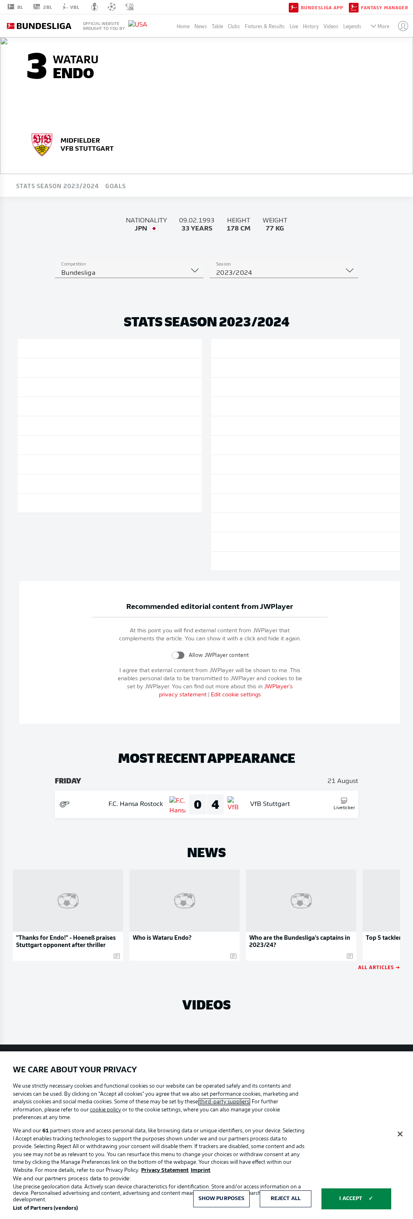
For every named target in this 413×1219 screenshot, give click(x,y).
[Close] (400, 1134)
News (200, 26)
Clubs (234, 26)
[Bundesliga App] (293, 7)
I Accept (350, 1198)
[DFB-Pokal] (94, 7)
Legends (352, 26)
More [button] (383, 26)
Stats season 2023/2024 (57, 185)
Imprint (201, 1170)
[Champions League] (112, 7)
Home (183, 26)
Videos (330, 26)
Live (294, 26)
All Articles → (379, 967)
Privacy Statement (165, 1170)
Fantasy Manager (384, 7)
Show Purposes (221, 1198)
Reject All (285, 1198)
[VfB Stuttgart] (42, 143)
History (311, 26)
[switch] (178, 655)
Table (217, 26)
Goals (115, 185)
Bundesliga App (322, 7)
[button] (400, 26)
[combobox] (129, 273)
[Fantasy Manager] (354, 7)
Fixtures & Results (265, 26)
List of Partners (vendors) (45, 1208)
